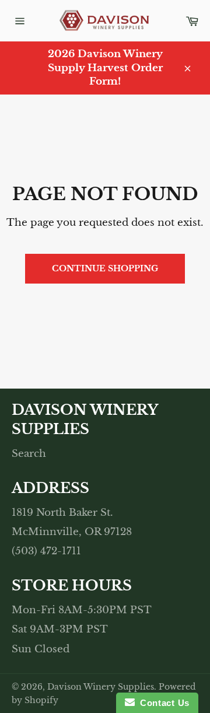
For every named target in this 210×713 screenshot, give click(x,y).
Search (29, 454)
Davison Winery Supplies (100, 687)
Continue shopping (105, 268)
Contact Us (162, 703)
